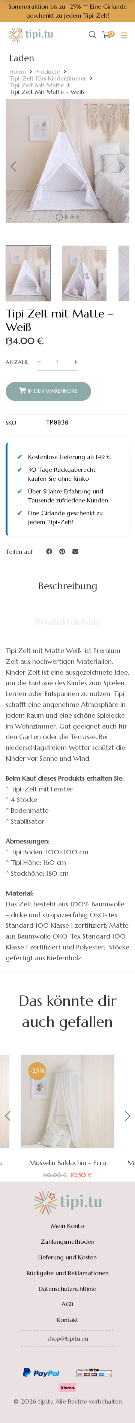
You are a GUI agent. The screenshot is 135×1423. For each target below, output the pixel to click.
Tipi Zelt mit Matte (36, 85)
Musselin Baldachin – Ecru (67, 1162)
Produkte (47, 71)
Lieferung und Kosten (67, 1257)
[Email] (75, 551)
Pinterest (88, 1358)
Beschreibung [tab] (67, 586)
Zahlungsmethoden (67, 1241)
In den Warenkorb (53, 390)
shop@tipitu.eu (67, 1338)
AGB (68, 1304)
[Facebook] (49, 551)
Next (121, 166)
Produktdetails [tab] (67, 622)
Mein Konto (67, 1225)
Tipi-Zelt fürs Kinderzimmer (47, 78)
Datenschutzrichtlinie (67, 1288)
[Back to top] (114, 1402)
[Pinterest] (62, 551)
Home (17, 71)
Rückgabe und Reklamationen (68, 1273)
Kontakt (67, 1319)
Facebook (47, 1358)
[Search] (92, 35)
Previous (13, 166)
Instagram (67, 1358)
